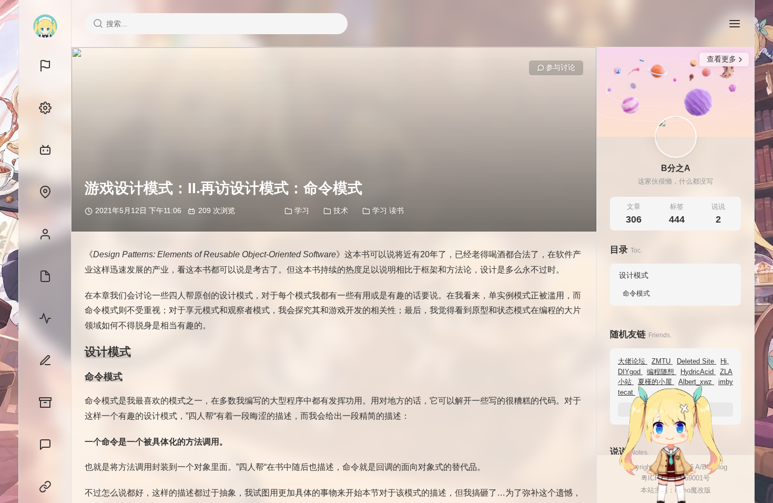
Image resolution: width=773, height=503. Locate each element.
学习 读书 (388, 210)
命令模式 (636, 293)
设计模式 (633, 275)
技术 (340, 210)
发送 (715, 495)
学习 (301, 210)
